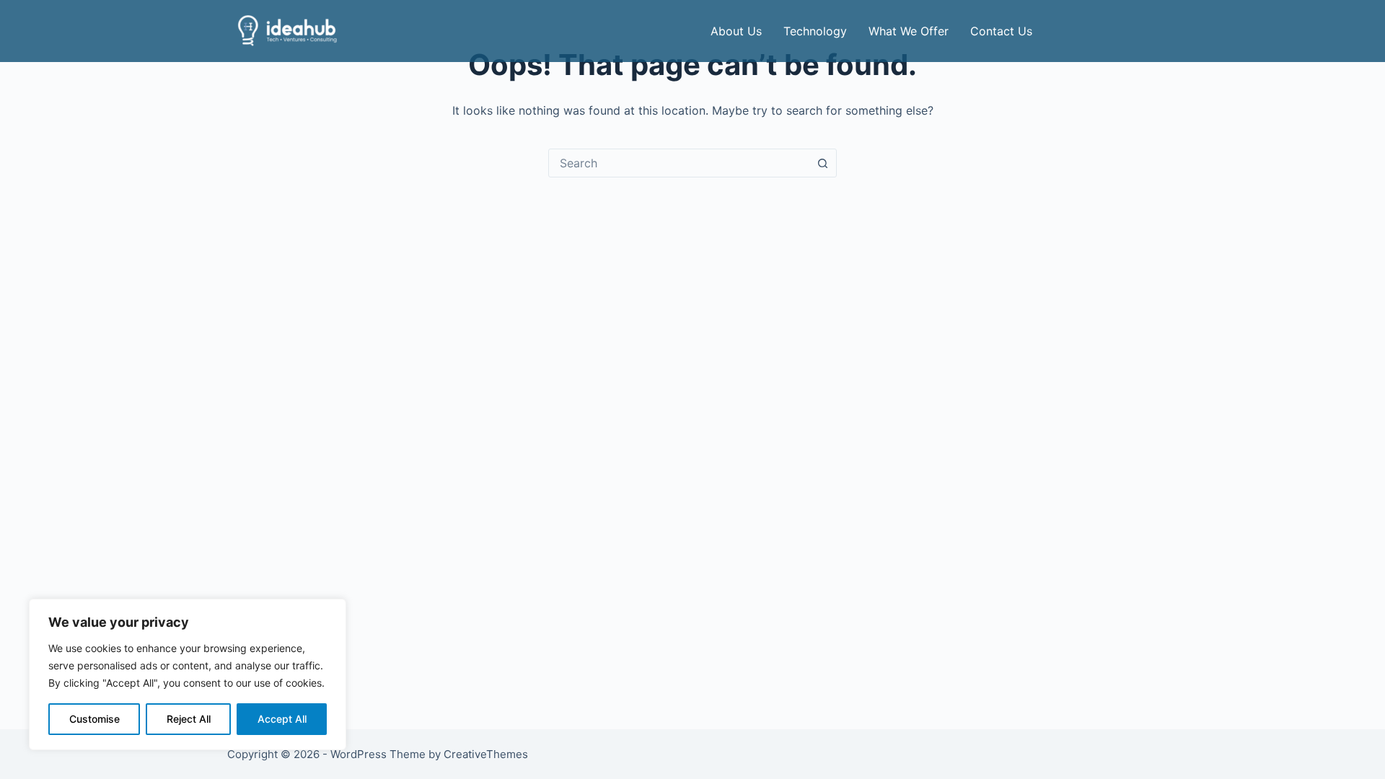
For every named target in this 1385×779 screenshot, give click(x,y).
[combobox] (679, 163)
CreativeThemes (486, 754)
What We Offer (909, 31)
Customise (94, 719)
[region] (187, 674)
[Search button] (822, 163)
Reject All (189, 719)
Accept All (282, 719)
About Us (736, 31)
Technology (815, 31)
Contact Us (1001, 31)
